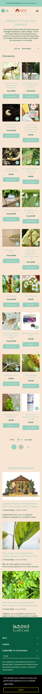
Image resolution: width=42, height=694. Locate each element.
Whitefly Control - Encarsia (31, 211)
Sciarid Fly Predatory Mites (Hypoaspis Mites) (11, 335)
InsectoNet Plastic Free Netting (11, 416)
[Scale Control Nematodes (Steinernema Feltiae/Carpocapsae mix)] (31, 238)
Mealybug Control (11, 375)
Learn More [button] (8, 684)
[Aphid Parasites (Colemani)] (31, 363)
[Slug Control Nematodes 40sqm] (11, 156)
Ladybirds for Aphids (11, 210)
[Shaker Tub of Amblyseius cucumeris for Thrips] (31, 402)
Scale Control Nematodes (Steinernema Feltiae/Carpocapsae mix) (31, 254)
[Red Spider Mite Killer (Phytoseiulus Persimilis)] (31, 156)
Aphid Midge (11, 296)
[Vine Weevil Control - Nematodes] (11, 112)
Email (6, 656)
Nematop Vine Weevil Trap (31, 334)
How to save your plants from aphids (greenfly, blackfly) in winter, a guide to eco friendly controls (21, 554)
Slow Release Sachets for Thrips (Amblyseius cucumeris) (31, 85)
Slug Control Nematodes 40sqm (11, 170)
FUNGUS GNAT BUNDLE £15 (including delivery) (21, 3)
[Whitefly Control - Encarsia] (31, 198)
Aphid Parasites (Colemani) (31, 376)
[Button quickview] (17, 77)
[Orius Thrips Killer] (31, 284)
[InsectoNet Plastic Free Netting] (11, 402)
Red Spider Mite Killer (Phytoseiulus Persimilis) (31, 171)
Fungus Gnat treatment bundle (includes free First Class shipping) (31, 128)
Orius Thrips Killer (30, 296)
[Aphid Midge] (11, 284)
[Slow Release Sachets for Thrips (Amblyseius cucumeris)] (31, 71)
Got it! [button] (21, 690)
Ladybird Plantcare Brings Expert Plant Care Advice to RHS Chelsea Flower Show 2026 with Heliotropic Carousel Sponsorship (20, 505)
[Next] (28, 447)
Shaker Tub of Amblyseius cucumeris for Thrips (31, 417)
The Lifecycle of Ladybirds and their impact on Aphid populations (20, 604)
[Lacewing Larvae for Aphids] (11, 238)
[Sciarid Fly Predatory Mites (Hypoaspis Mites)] (11, 321)
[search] (7, 10)
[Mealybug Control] (11, 363)
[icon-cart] (37, 10)
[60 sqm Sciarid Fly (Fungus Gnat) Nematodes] (11, 71)
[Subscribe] (37, 656)
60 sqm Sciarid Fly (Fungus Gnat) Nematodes (11, 85)
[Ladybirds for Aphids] (11, 198)
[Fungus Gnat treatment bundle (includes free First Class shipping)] (31, 112)
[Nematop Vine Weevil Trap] (31, 321)
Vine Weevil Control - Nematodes (11, 126)
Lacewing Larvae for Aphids (11, 251)
